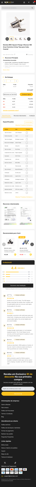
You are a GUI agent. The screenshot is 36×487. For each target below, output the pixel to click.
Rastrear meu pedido (7, 434)
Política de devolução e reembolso (10, 427)
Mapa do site (5, 454)
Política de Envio (5, 424)
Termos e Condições (6, 413)
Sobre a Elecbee (5, 404)
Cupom (3, 451)
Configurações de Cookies (7, 480)
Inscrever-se (18, 394)
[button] (24, 2)
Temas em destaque (6, 457)
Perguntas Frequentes (7, 437)
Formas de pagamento (7, 430)
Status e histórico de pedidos (9, 448)
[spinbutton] (10, 81)
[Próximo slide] (29, 39)
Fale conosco (5, 407)
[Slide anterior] (7, 39)
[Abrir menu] (2, 2)
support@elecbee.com (11, 476)
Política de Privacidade (7, 410)
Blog (2, 416)
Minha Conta (4, 445)
